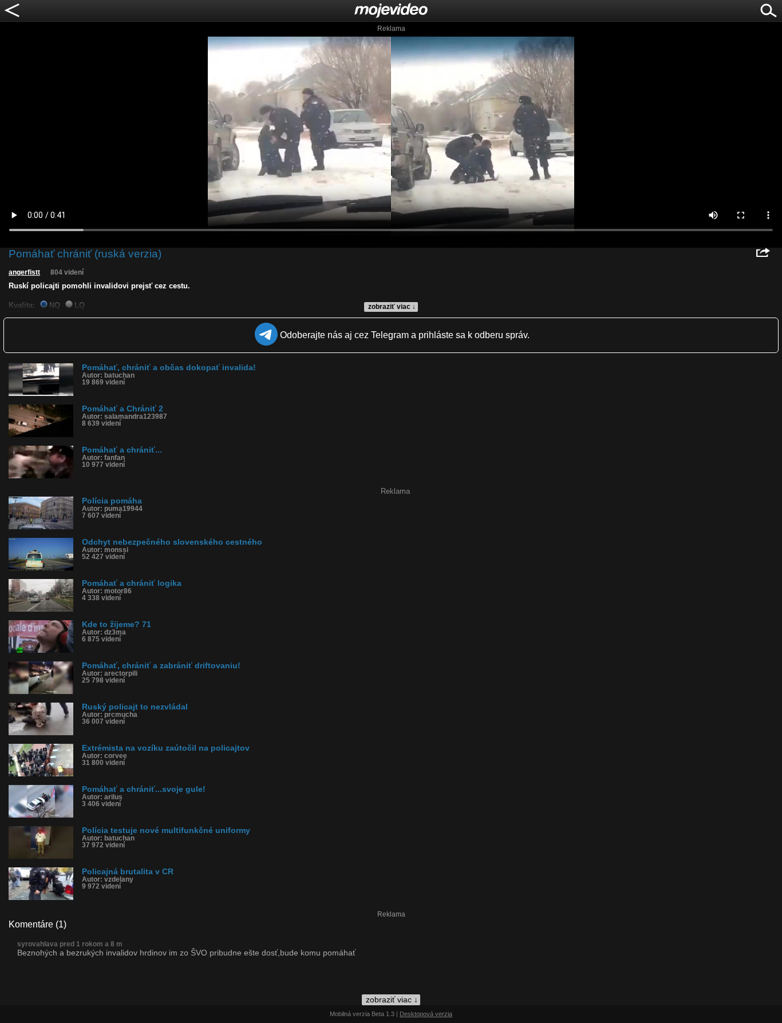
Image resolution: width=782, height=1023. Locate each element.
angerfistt (24, 272)
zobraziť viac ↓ (392, 307)
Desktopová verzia (426, 1013)
